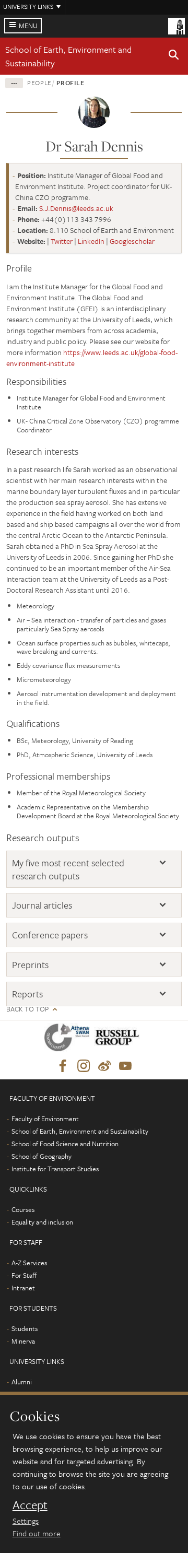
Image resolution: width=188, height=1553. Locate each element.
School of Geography (41, 1156)
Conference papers (50, 935)
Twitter (62, 241)
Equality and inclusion (42, 1222)
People (39, 82)
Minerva (23, 1341)
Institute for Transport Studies (55, 1168)
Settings (26, 1520)
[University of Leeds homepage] (176, 25)
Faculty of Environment (45, 1118)
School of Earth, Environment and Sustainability (79, 1131)
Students (24, 1328)
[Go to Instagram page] (83, 1066)
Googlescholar (132, 241)
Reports (27, 994)
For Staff (24, 1275)
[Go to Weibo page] (104, 1066)
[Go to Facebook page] (62, 1066)
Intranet (23, 1288)
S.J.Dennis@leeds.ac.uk (76, 208)
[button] (174, 56)
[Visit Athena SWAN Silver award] (69, 1039)
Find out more (37, 1533)
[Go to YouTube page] (125, 1066)
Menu (28, 25)
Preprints (30, 964)
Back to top (27, 1009)
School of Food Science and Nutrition (65, 1143)
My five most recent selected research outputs (68, 869)
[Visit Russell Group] (119, 1039)
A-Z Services (29, 1262)
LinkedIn (91, 241)
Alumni (21, 1381)
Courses (22, 1209)
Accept (30, 1505)
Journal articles (42, 905)
